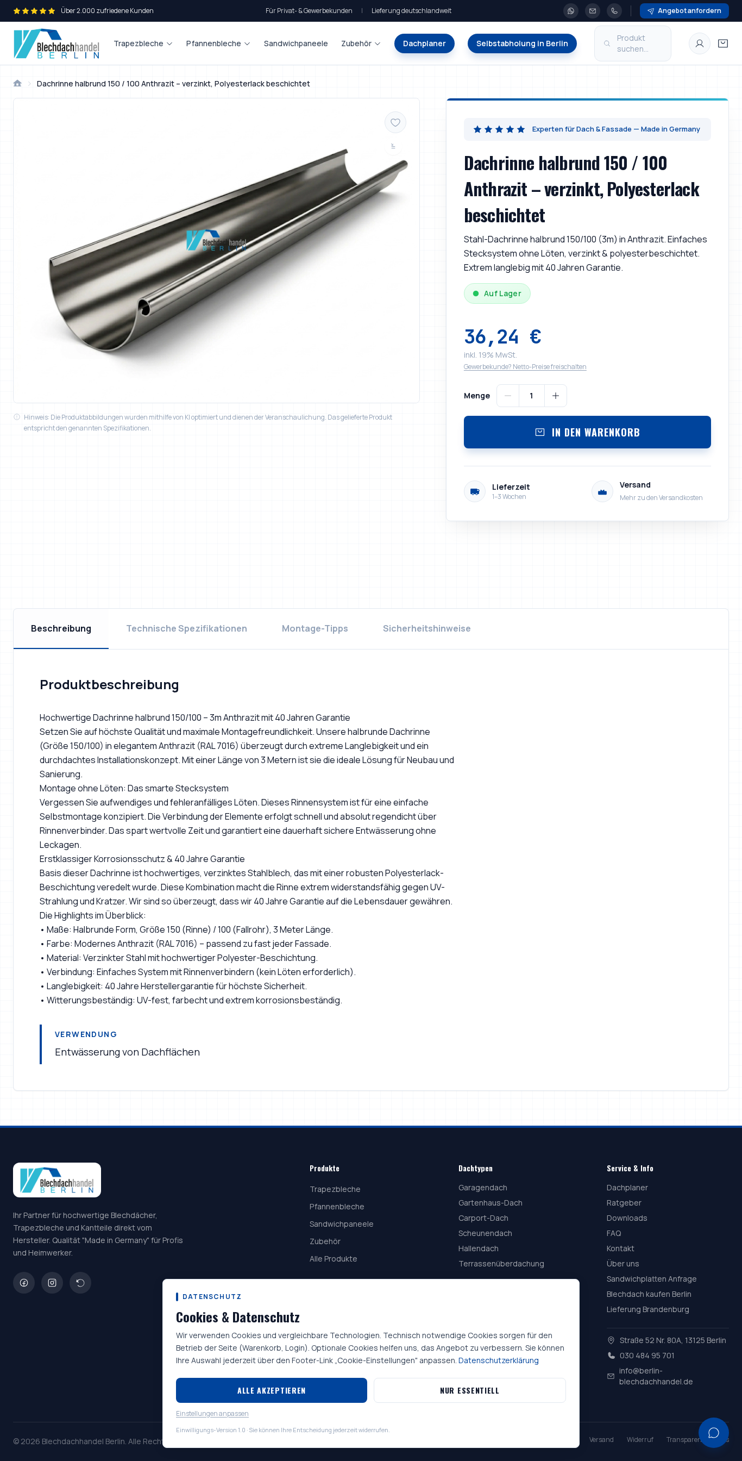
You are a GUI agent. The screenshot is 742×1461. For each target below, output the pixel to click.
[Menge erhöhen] (556, 396)
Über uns (623, 1263)
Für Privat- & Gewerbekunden (309, 11)
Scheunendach (485, 1233)
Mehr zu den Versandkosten (661, 497)
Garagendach (482, 1187)
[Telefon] (614, 10)
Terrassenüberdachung (501, 1263)
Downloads (627, 1218)
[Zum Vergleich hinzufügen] (393, 146)
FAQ (614, 1233)
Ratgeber (624, 1202)
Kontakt (620, 1248)
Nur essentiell (470, 1390)
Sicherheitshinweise (427, 628)
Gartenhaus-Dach (490, 1202)
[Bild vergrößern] (216, 250)
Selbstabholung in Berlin (522, 43)
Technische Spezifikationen (186, 628)
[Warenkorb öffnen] (723, 43)
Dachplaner (424, 43)
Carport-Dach (483, 1218)
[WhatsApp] (570, 10)
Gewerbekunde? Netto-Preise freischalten (525, 366)
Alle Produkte (333, 1258)
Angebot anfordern (689, 10)
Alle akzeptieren (271, 1390)
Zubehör (356, 43)
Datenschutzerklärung (498, 1360)
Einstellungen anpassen (212, 1413)
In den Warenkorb (596, 432)
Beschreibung (61, 628)
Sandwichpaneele (296, 43)
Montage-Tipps (315, 628)
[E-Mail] (592, 10)
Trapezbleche (139, 43)
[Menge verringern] (508, 396)
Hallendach (478, 1248)
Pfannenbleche (213, 43)
